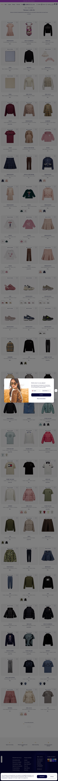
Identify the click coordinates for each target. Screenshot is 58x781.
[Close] (56, 390)
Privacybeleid (4, 777)
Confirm (41, 394)
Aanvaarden (42, 776)
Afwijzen (52, 776)
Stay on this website (41, 398)
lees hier (10, 777)
